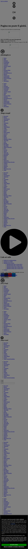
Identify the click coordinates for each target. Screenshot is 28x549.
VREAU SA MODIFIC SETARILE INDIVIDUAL (14, 546)
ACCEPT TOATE (14, 544)
